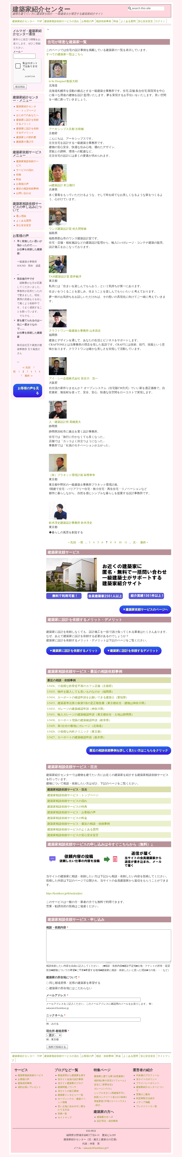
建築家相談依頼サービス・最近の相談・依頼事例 (78, 823)
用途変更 (98, 1101)
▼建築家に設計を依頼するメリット (73, 650)
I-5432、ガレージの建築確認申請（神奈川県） (76, 708)
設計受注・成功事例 (107, 1120)
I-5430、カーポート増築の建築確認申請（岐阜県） (79, 720)
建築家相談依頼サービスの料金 (67, 818)
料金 (115, 21)
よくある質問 (128, 21)
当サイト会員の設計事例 (70, 1079)
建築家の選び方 (25, 141)
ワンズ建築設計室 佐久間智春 (68, 228)
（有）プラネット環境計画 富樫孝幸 (72, 475)
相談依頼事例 (103, 21)
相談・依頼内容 (57, 927)
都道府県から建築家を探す (71, 1075)
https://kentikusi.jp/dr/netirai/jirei (64, 893)
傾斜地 (97, 1080)
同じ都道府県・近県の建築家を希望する (74, 983)
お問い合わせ (23, 193)
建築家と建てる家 (103, 1076)
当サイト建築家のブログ (70, 1083)
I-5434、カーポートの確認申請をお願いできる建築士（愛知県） (88, 697)
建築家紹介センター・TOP (27, 21)
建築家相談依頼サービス (30, 1075)
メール (18, 51)
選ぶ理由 (21, 216)
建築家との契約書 (26, 137)
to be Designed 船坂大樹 (63, 81)
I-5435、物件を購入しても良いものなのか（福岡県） (80, 691)
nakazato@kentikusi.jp (96, 1148)
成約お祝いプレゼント (29, 1087)
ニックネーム (55, 1015)
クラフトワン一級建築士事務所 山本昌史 (75, 330)
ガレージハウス (102, 1088)
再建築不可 (117, 1092)
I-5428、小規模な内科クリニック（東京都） (75, 731)
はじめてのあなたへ (27, 115)
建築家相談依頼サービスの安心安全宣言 (72, 835)
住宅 (96, 1084)
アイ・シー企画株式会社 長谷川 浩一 (73, 378)
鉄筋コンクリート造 (104, 1097)
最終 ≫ (29, 375)
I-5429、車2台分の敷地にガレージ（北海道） (76, 726)
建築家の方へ (105, 1117)
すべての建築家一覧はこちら (64, 54)
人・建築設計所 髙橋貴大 (65, 422)
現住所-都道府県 (57, 1031)
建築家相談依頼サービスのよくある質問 (72, 829)
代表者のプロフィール (147, 1075)
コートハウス (118, 1101)
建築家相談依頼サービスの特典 (67, 806)
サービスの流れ (25, 170)
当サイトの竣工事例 (68, 1090)
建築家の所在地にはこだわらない (70, 988)
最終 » (144, 542)
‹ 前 (81, 542)
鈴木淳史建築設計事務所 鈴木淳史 (70, 522)
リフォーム (119, 1080)
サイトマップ (65, 1117)
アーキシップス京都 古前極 (66, 129)
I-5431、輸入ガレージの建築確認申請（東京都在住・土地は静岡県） (90, 714)
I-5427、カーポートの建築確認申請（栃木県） (76, 737)
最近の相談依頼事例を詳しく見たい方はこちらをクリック (128, 750)
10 (120, 542)
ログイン (160, 21)
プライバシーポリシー (147, 1083)
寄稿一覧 (62, 1113)
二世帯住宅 (106, 1084)
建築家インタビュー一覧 (70, 1094)
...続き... (98, 1105)
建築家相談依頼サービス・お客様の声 (71, 812)
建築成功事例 (25, 1083)
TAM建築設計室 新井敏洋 (65, 276)
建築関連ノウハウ (67, 1087)
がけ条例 (120, 1097)
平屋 (107, 1101)
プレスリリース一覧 (146, 1106)
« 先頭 (72, 542)
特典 (18, 174)
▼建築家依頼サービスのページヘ (145, 609)
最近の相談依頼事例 (27, 188)
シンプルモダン (102, 1092)
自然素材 (118, 1076)
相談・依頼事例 (105, 1056)
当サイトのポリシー (146, 1079)
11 (125, 542)
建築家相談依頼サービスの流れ (61, 21)
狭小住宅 (107, 1080)
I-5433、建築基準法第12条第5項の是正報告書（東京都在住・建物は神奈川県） (97, 703)
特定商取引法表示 (145, 1098)
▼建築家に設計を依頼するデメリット (132, 650)
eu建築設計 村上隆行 (62, 185)
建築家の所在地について (63, 977)
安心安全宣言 (145, 21)
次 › (135, 542)
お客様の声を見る (28, 390)
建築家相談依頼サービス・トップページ (72, 795)
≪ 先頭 (26, 367)
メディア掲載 (143, 1102)
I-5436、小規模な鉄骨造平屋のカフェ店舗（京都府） (80, 686)
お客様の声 (87, 21)
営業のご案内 (143, 1094)
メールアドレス (57, 995)
